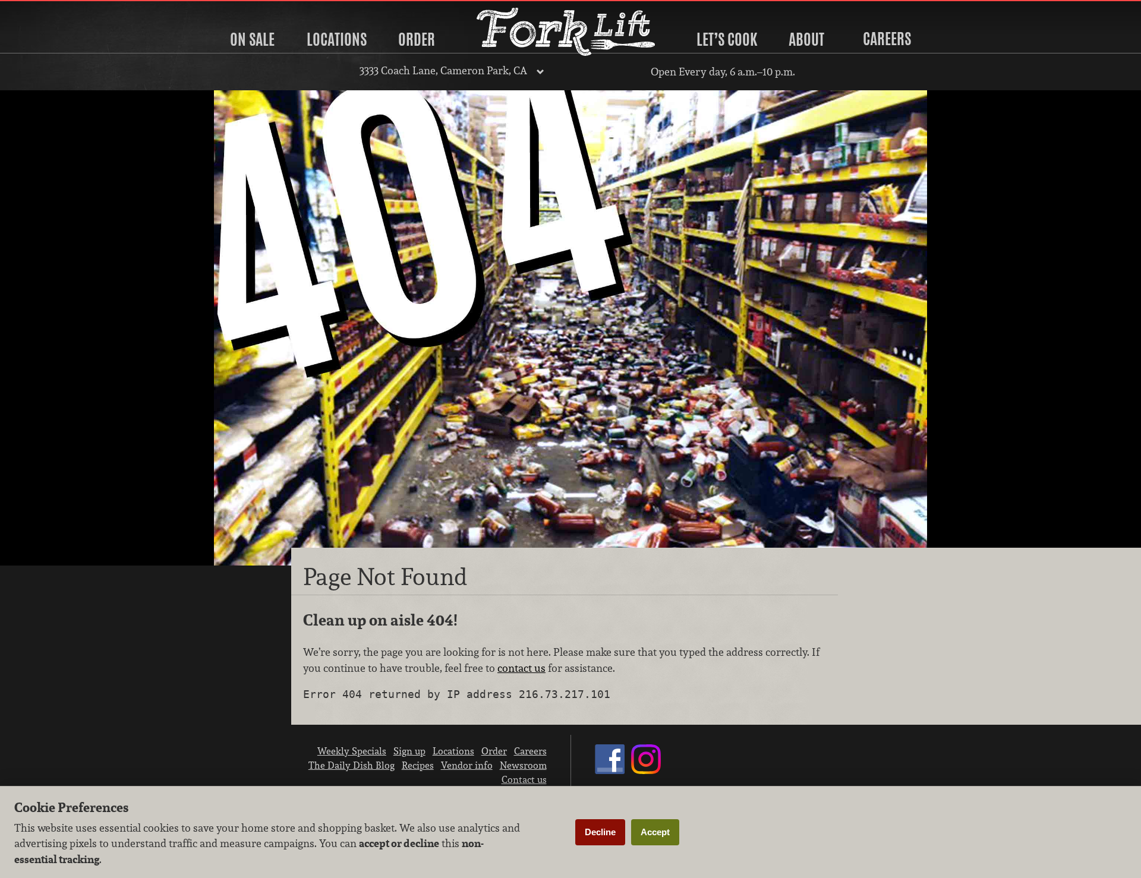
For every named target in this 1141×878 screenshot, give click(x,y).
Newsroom (523, 765)
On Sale (252, 39)
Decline (600, 832)
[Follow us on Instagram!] (646, 770)
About (806, 39)
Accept (655, 832)
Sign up (409, 751)
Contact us (524, 779)
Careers (887, 38)
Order (416, 39)
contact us (521, 668)
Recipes (418, 765)
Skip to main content (56, 10)
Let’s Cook (726, 39)
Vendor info (467, 765)
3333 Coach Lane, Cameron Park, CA (443, 70)
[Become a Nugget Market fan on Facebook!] (610, 770)
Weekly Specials (351, 751)
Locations (337, 39)
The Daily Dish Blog (351, 765)
